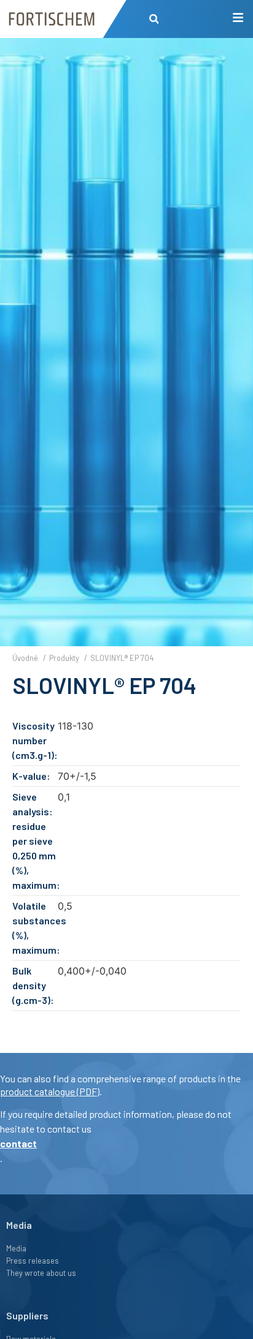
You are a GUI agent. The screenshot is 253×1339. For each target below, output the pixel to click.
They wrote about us (41, 1273)
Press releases (32, 1260)
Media (16, 1248)
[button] (154, 19)
